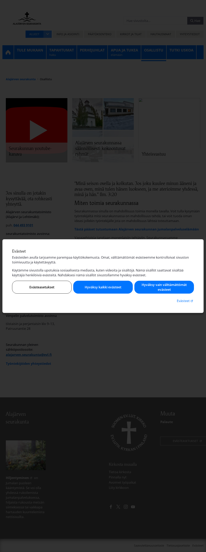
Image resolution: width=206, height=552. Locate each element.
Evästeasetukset (41, 287)
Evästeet (185, 300)
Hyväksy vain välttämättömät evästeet (164, 287)
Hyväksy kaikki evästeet (103, 287)
